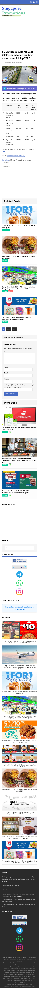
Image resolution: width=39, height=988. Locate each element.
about (21, 959)
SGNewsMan (18, 62)
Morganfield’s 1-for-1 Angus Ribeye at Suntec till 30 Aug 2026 (18, 257)
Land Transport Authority (16, 156)
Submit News (7, 885)
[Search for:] (19, 548)
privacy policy (16, 959)
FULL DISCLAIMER (19, 982)
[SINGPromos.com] (19, 12)
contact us (19, 961)
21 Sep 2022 (7, 62)
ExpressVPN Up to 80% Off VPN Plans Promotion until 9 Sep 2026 (19, 428)
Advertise (15, 885)
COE (8, 329)
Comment (7, 352)
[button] (33, 2)
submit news (32, 959)
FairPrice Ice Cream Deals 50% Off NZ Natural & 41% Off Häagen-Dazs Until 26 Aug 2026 (18, 492)
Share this (5, 160)
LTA (14, 329)
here (3, 151)
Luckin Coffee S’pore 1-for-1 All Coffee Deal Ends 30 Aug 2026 (18, 227)
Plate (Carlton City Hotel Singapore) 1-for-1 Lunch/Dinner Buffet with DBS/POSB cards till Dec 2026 (19, 460)
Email (6, 373)
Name (6, 367)
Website (6, 379)
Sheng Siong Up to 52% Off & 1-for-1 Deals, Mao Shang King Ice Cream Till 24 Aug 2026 (18, 288)
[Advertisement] (19, 33)
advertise (26, 959)
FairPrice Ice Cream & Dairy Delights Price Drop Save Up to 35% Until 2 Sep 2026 (18, 318)
